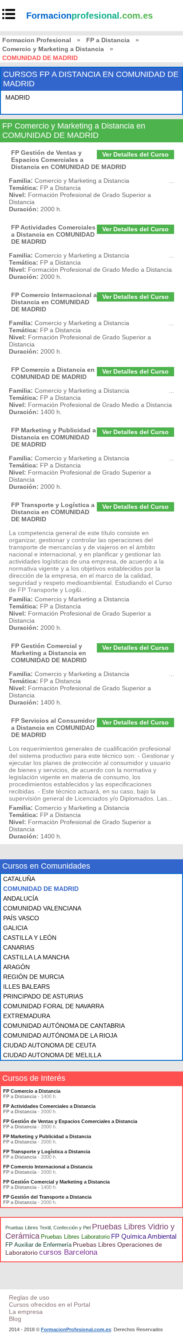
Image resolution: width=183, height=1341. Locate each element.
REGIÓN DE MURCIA (33, 976)
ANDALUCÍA (20, 898)
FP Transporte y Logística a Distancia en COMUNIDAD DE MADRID (53, 512)
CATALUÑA (19, 878)
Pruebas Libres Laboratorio (75, 1236)
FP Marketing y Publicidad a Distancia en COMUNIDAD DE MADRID (53, 437)
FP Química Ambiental (143, 1236)
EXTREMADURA (26, 1015)
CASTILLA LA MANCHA (36, 957)
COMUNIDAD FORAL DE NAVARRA (53, 1006)
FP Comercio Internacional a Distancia (47, 1166)
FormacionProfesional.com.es (76, 1329)
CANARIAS (18, 947)
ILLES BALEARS (26, 986)
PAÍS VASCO (21, 918)
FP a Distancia (108, 40)
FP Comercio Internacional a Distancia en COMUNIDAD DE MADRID (54, 302)
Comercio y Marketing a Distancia (53, 48)
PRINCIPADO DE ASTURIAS (43, 996)
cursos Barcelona (68, 1252)
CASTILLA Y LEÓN (29, 937)
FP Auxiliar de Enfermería (38, 1244)
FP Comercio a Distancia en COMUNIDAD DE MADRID (53, 373)
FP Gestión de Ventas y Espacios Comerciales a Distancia (70, 1121)
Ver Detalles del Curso (135, 154)
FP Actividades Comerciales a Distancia (49, 1106)
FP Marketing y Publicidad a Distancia (47, 1136)
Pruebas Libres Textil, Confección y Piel (48, 1227)
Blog (15, 1318)
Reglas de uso (29, 1297)
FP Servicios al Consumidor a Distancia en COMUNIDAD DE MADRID (53, 727)
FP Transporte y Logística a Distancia (46, 1151)
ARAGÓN (16, 967)
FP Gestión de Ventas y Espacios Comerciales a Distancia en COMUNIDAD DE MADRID (68, 159)
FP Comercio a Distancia (31, 1091)
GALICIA (15, 927)
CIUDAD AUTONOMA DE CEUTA (49, 1045)
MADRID (17, 97)
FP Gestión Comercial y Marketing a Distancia (56, 1181)
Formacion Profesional (36, 40)
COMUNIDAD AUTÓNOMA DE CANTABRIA (64, 1025)
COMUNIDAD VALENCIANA (42, 908)
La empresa (26, 1311)
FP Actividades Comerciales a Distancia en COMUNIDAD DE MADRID (53, 234)
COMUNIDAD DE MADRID (41, 888)
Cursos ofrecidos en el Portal (49, 1304)
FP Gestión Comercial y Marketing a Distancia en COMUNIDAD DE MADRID (49, 653)
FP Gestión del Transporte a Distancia (47, 1197)
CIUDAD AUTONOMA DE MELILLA (52, 1055)
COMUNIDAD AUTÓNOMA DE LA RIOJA (60, 1035)
